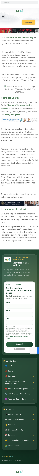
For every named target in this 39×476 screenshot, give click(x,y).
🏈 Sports (9, 371)
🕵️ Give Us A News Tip (14, 430)
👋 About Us (10, 425)
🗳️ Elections (10, 366)
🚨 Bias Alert (10, 376)
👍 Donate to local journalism (17, 440)
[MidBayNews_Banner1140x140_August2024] (19, 32)
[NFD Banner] (19, 122)
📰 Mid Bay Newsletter (14, 419)
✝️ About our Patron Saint (15, 399)
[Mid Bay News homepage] (7, 259)
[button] (3, 16)
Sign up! (19, 344)
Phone (8, 310)
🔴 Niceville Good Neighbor (16, 389)
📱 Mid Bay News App (14, 414)
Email (8, 302)
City (7, 318)
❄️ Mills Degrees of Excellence (17, 394)
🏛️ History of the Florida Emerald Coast (15, 382)
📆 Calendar (10, 435)
